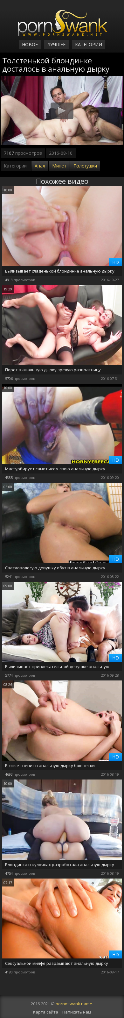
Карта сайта (45, 1012)
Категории (88, 44)
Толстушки (85, 166)
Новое (30, 44)
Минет (59, 166)
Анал (40, 166)
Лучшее (56, 44)
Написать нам (76, 1012)
